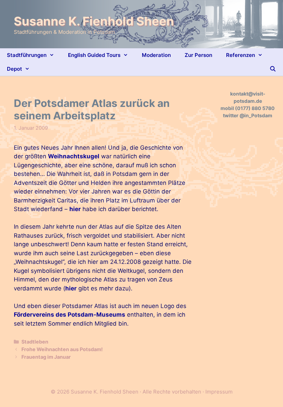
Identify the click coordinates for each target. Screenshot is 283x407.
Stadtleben (34, 342)
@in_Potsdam (256, 115)
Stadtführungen (27, 55)
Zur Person (198, 55)
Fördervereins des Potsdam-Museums (69, 314)
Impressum (219, 391)
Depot (14, 69)
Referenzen (240, 55)
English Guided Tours (94, 55)
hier (75, 209)
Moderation (156, 55)
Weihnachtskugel (73, 156)
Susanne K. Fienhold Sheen (94, 21)
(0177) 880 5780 (255, 108)
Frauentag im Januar (46, 357)
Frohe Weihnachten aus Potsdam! (62, 349)
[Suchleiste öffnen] (273, 69)
